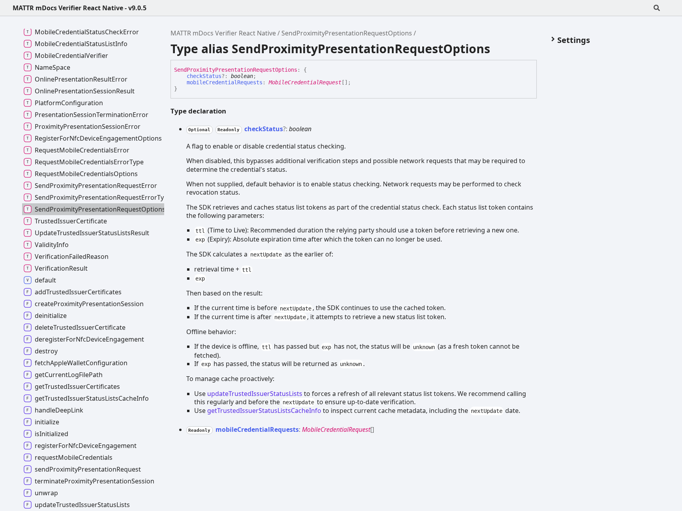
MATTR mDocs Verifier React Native (223, 33)
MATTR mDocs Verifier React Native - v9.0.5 (79, 8)
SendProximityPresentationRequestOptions (346, 33)
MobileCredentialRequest (305, 82)
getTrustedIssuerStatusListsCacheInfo (264, 410)
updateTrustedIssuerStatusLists (254, 393)
